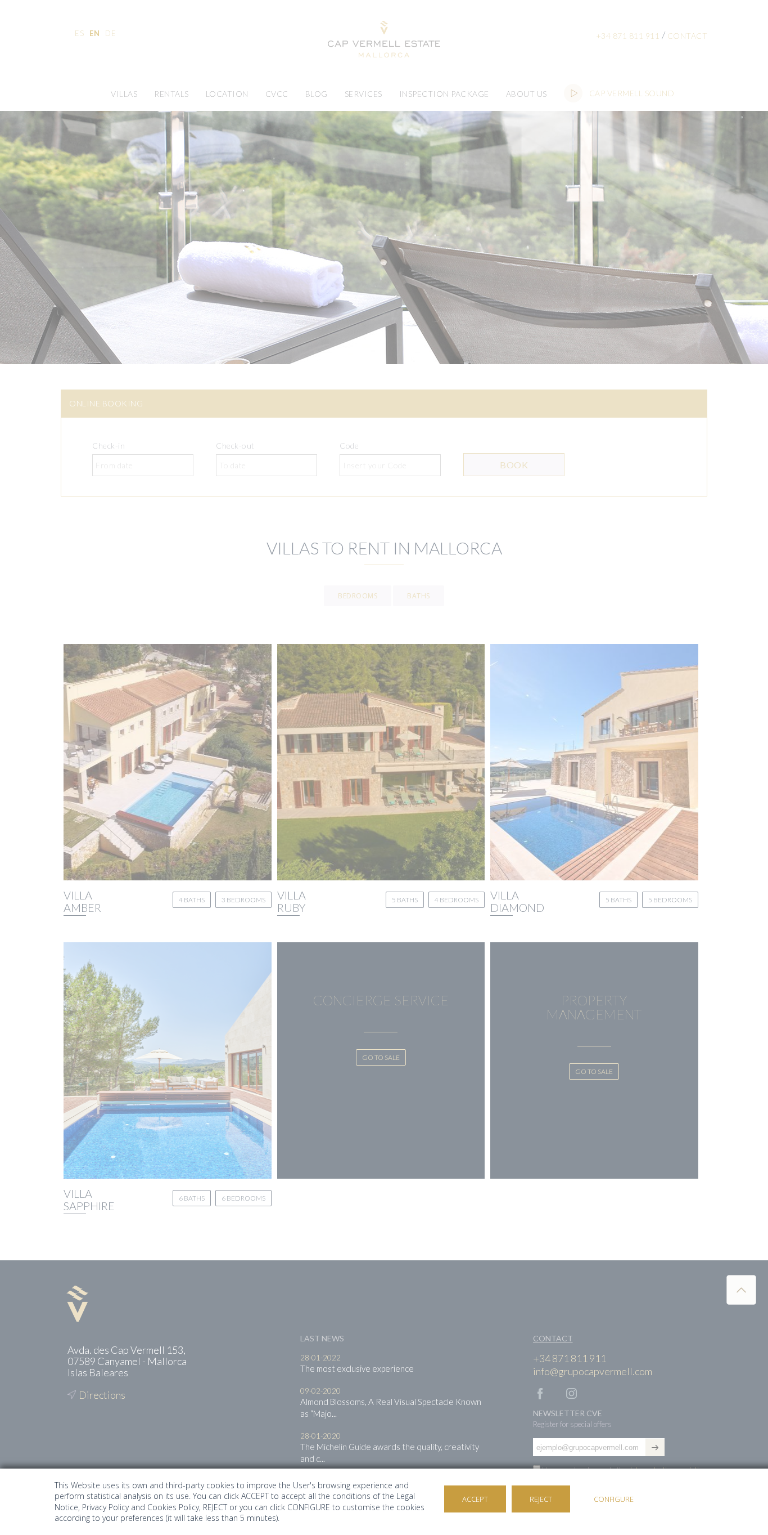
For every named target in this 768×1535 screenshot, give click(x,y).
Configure (614, 1499)
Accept (475, 1499)
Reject (541, 1499)
